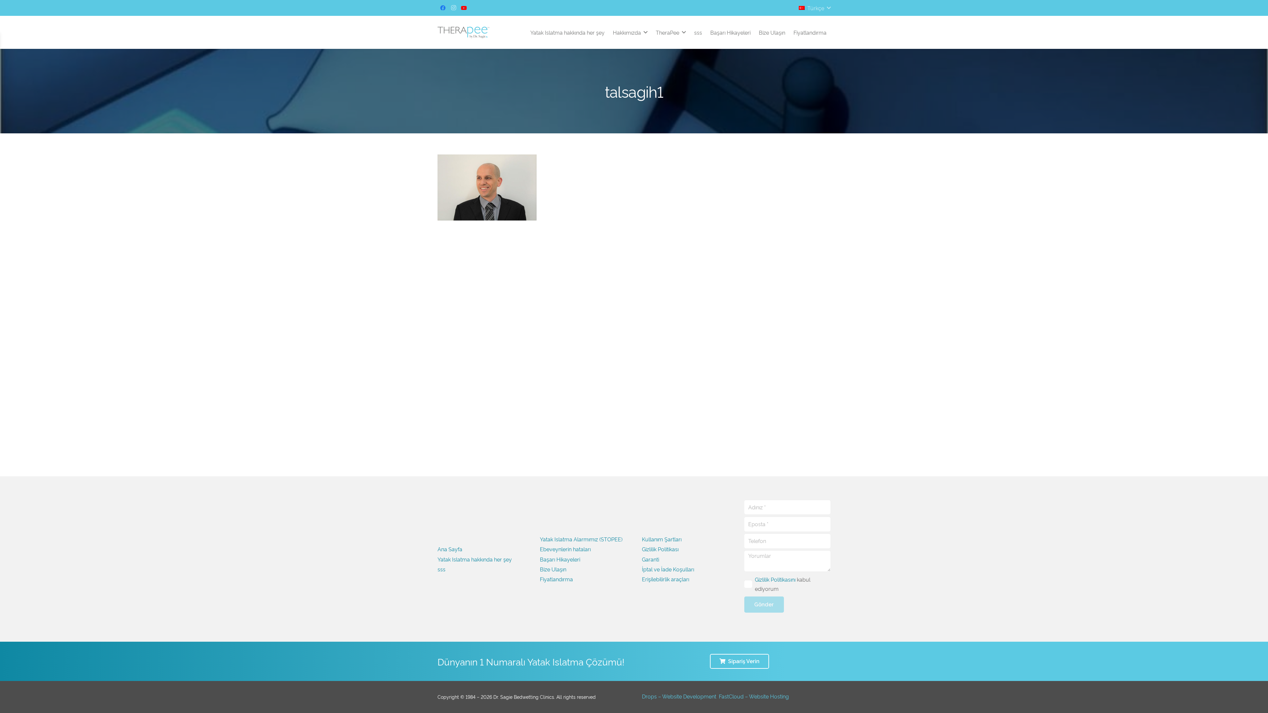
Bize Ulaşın (553, 569)
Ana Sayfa (450, 549)
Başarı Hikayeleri (560, 559)
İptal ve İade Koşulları (668, 569)
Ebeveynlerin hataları (565, 549)
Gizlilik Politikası (660, 549)
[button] (814, 8)
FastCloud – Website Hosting (754, 696)
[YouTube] (464, 8)
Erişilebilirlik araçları (665, 579)
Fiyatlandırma (556, 579)
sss (441, 569)
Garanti (650, 559)
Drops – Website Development (679, 696)
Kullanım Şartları (662, 539)
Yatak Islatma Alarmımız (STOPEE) (581, 539)
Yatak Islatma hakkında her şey (475, 559)
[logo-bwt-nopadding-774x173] (463, 32)
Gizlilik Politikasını (775, 579)
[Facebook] (443, 8)
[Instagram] (453, 8)
